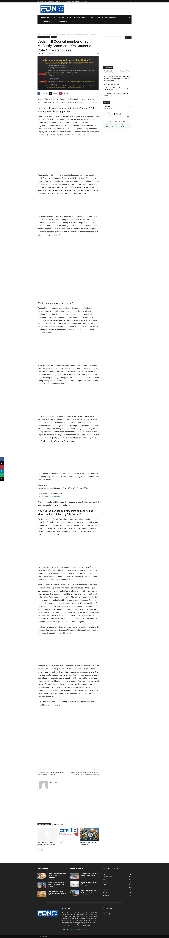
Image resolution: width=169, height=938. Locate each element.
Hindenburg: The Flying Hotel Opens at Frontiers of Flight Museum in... (56, 884)
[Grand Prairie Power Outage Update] (74, 884)
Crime (84, 17)
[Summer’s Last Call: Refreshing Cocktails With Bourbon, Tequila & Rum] (41, 876)
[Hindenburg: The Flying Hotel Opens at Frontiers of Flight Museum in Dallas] (41, 885)
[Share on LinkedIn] (2, 471)
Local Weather (59, 17)
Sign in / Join (40, 1)
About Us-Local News (49, 1)
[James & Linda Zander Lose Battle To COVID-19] (74, 893)
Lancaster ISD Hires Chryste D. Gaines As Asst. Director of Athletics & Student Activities (85, 773)
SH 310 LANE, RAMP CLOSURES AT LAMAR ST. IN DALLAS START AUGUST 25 (51, 773)
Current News (45, 17)
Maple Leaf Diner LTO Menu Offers (113, 84)
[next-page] (41, 849)
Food (71, 21)
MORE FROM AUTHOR (58, 824)
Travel (69, 17)
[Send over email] (2, 475)
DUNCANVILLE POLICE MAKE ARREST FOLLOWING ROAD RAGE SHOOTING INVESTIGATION (46, 844)
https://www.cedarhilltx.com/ (49, 496)
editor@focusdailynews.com (77, 929)
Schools (77, 17)
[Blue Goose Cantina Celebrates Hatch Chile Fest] (89, 834)
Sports (99, 17)
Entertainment (110, 17)
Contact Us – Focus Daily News (72, 1)
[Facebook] (127, 1)
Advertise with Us (60, 1)
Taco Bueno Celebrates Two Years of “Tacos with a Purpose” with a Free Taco (117, 72)
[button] (129, 17)
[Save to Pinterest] (2, 467)
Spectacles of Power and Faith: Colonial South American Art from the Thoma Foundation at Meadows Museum (117, 78)
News (49, 37)
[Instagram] (130, 1)
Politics (91, 17)
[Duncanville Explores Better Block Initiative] (68, 834)
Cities (43, 34)
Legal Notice (61, 21)
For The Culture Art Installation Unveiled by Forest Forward (116, 88)
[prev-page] (38, 849)
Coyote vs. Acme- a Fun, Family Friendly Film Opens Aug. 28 (116, 94)
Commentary (54, 37)
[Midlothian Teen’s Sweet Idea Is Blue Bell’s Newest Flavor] (74, 876)
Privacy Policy (84, 1)
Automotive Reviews (48, 21)
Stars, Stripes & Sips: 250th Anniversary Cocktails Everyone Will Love (57, 893)
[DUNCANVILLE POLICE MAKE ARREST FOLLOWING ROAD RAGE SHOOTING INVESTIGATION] (47, 834)
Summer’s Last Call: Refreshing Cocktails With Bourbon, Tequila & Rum (57, 875)
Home (38, 34)
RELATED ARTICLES (44, 824)
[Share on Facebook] (2, 459)
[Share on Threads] (2, 479)
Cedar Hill (49, 34)
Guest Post (41, 53)
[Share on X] (2, 463)
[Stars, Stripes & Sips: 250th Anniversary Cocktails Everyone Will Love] (41, 894)
